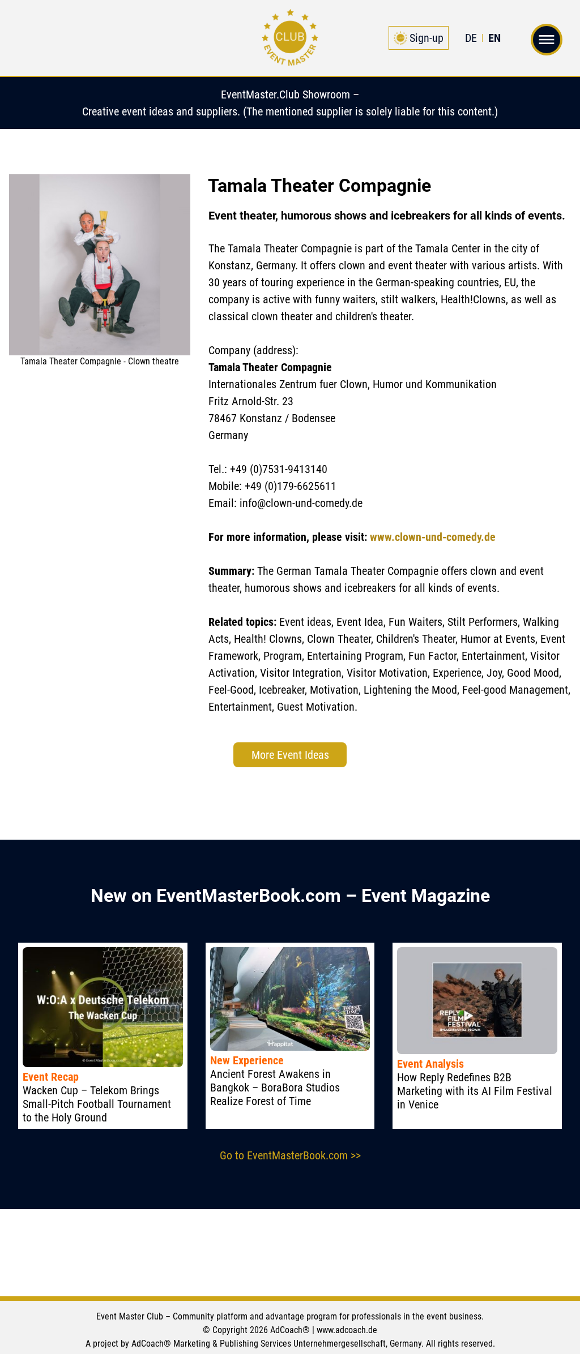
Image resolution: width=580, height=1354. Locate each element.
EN (494, 38)
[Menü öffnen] (547, 44)
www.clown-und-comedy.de (433, 537)
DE (471, 38)
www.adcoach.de (347, 1330)
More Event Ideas (290, 755)
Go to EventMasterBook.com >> (290, 1155)
